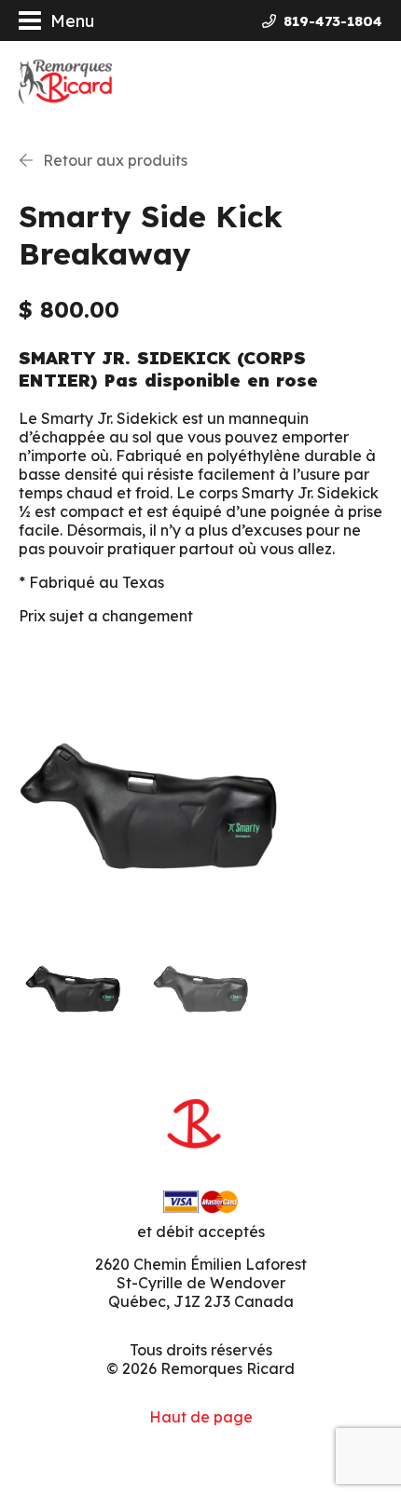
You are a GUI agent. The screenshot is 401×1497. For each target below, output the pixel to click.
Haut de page (201, 1417)
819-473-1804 (332, 21)
